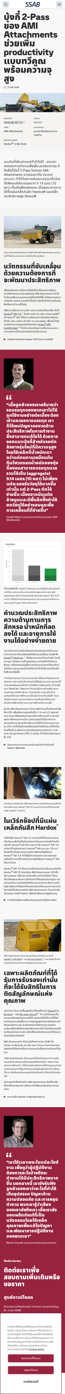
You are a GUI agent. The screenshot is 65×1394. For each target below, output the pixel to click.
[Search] (6, 4)
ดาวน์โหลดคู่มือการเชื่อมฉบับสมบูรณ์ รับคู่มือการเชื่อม (32, 900)
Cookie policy (36, 1349)
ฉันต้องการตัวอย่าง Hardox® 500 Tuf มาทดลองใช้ (30, 339)
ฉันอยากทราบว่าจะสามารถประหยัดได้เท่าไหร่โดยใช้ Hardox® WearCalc (30, 746)
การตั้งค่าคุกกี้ (31, 1381)
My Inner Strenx (28, 1014)
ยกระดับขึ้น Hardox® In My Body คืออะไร (26, 1096)
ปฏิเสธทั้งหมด (31, 1370)
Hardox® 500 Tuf (13, 122)
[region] (31, 1353)
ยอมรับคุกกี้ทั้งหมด (31, 1358)
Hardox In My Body (13, 959)
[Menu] (59, 4)
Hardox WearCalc (13, 657)
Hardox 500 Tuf (12, 314)
